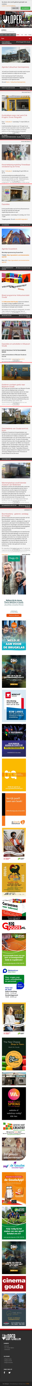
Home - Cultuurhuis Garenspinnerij (15, 82)
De (10, 301)
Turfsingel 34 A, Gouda (23, 42)
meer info (15, 8)
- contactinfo (7, 1349)
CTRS (27, 1384)
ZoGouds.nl (8, 121)
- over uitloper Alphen (9, 1347)
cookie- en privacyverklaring (8, 5)
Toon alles (16, 132)
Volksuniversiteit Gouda (23, 268)
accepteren (25, 8)
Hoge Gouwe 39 (25, 225)
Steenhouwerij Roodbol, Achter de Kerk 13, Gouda (23, 137)
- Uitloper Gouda (7, 1359)
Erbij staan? (5, 554)
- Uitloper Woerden (8, 1362)
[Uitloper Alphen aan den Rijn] (16, 19)
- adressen (6, 1346)
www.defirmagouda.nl (21, 219)
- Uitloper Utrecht (8, 1360)
